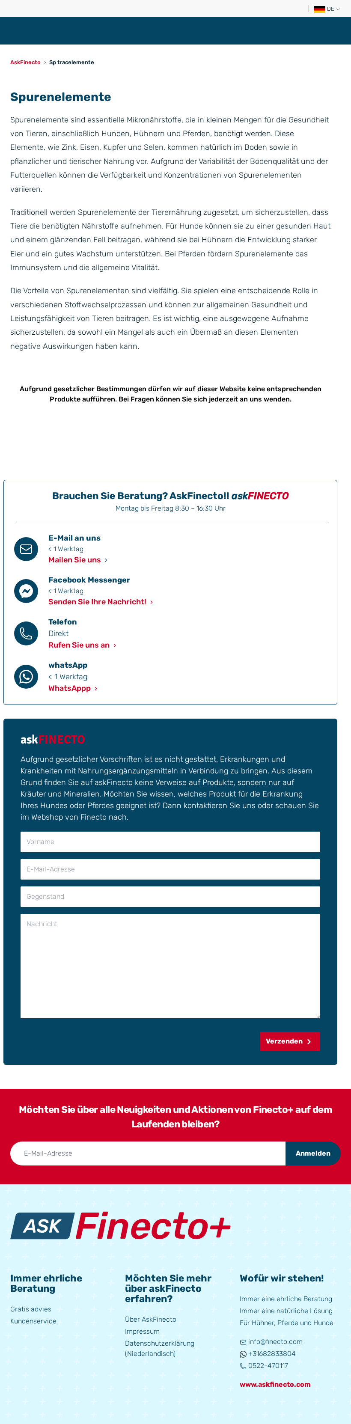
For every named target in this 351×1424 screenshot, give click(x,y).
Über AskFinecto (150, 1319)
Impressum (142, 1331)
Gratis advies (30, 1309)
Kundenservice (33, 1321)
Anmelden (313, 1153)
